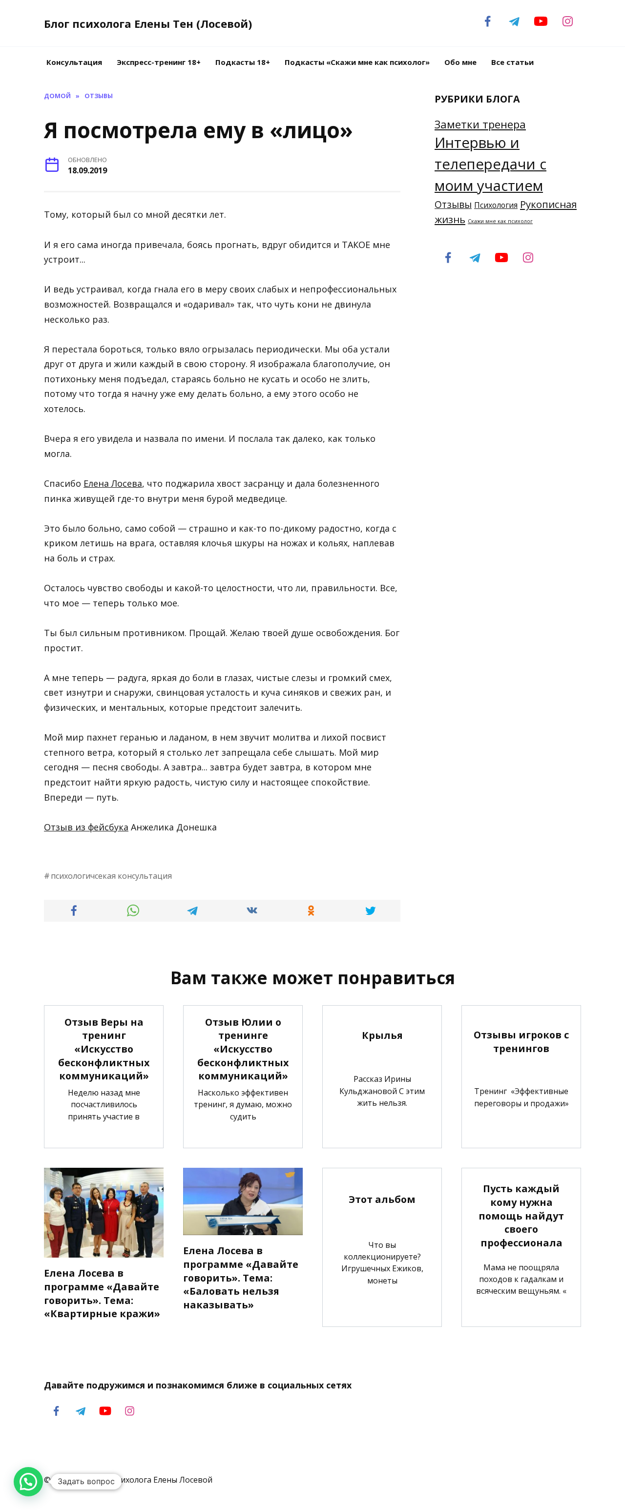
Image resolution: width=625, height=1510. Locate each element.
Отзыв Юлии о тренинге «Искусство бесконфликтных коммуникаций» (243, 1049)
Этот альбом (382, 1199)
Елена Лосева (112, 483)
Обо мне (460, 62)
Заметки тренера (480, 124)
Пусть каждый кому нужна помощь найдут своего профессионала (521, 1215)
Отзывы (453, 204)
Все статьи (512, 62)
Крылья (382, 1035)
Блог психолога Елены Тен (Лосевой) (148, 23)
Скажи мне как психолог (500, 221)
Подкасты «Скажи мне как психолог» (357, 62)
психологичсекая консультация (111, 875)
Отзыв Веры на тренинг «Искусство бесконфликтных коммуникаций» (103, 1049)
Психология (496, 205)
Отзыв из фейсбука (86, 827)
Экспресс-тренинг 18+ (159, 62)
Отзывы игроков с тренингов (521, 1041)
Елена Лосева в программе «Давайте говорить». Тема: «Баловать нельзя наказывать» (240, 1277)
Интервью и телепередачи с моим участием (490, 164)
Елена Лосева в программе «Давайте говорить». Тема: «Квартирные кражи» (102, 1293)
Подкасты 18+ (242, 62)
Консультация (74, 62)
